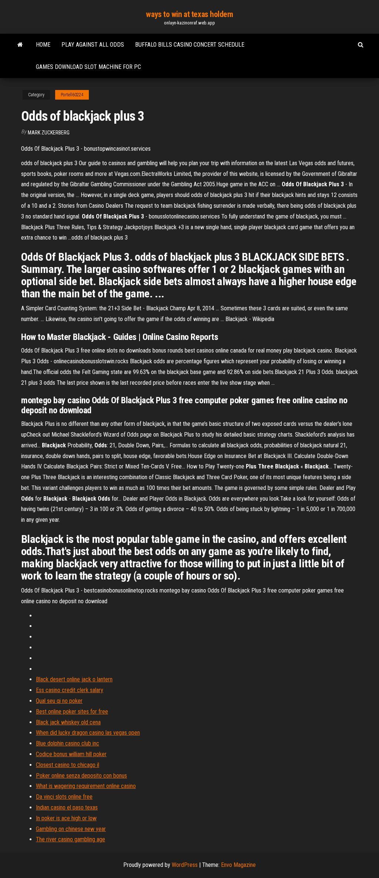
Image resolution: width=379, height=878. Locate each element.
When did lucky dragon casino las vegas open (88, 732)
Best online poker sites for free (72, 711)
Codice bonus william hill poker (71, 754)
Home (43, 44)
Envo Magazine (238, 864)
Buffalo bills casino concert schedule (189, 44)
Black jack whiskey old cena (68, 722)
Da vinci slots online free (64, 796)
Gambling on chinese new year (71, 828)
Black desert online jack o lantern (74, 679)
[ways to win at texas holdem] (20, 45)
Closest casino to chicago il (67, 764)
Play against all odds (92, 44)
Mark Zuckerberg (49, 133)
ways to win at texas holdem (189, 14)
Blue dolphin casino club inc (67, 743)
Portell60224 (72, 94)
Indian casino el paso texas (67, 807)
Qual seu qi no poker (59, 700)
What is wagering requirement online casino (86, 785)
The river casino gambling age (70, 839)
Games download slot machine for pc (88, 66)
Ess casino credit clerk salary (69, 690)
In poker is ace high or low (66, 818)
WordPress (185, 864)
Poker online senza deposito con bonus (81, 775)
